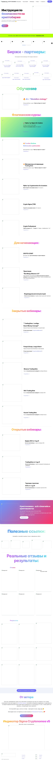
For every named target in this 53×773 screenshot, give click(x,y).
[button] (4, 1)
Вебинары (32, 1)
